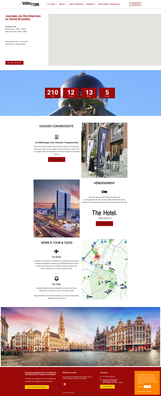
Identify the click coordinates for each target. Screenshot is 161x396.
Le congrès (51, 4)
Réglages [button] (140, 386)
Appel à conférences (76, 4)
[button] (135, 4)
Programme (90, 4)
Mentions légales (94, 392)
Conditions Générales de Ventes (81, 392)
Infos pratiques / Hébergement (109, 4)
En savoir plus (141, 391)
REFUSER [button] (148, 391)
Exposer (62, 4)
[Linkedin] (65, 384)
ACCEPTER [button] (147, 386)
